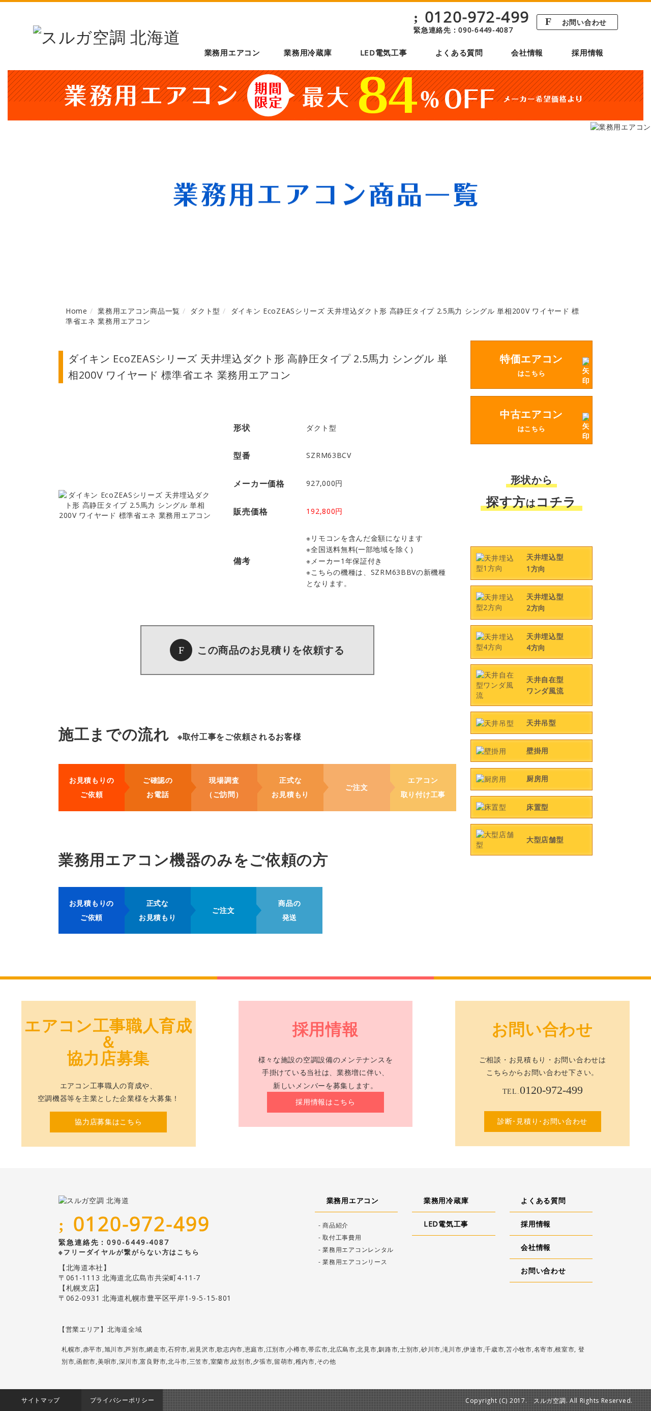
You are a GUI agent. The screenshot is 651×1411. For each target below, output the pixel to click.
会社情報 (527, 52)
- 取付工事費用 (340, 1237)
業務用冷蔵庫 (308, 52)
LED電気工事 (383, 52)
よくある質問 (459, 52)
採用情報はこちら (325, 1102)
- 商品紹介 (333, 1225)
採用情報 (588, 52)
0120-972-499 (471, 17)
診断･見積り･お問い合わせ (542, 1121)
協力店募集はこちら (108, 1121)
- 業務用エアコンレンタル (356, 1249)
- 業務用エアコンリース (352, 1261)
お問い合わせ (576, 21)
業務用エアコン (232, 52)
